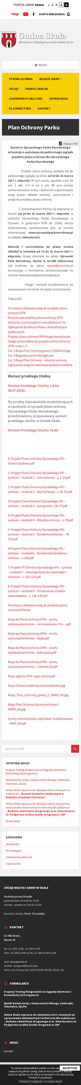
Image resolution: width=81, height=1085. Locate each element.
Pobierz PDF (70, 144)
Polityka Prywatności (31, 1081)
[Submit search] (75, 749)
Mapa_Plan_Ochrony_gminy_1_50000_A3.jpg (38, 695)
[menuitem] (21, 79)
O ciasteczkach (53, 1081)
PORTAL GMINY (29, 5)
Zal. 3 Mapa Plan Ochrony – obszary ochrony (37, 360)
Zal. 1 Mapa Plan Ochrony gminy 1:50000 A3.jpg (39, 351)
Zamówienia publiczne (19, 857)
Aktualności (12, 844)
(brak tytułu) (13, 821)
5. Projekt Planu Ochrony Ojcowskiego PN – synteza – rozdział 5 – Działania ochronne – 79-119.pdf (39, 534)
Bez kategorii (14, 850)
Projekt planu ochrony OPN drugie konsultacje (39, 336)
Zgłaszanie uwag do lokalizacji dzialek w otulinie (40, 365)
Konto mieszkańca (52, 14)
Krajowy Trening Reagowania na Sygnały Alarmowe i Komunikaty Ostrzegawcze (36, 771)
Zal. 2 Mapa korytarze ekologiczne (31, 355)
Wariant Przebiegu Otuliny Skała (33, 430)
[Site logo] (9, 47)
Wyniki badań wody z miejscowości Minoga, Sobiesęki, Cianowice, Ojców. (39, 1004)
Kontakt (8, 1051)
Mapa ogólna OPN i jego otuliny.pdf (31, 676)
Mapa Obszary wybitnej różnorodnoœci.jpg (36, 685)
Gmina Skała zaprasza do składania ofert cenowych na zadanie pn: (38, 793)
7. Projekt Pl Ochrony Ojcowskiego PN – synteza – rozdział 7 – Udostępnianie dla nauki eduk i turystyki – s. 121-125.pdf (40, 572)
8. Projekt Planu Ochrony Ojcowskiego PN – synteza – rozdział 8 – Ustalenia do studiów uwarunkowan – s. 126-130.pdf (37, 591)
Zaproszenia (13, 863)
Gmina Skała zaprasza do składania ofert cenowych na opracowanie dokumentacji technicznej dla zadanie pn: (40, 809)
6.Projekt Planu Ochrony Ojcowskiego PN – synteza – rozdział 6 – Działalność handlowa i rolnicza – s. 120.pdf (38, 553)
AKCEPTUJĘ (70, 1068)
